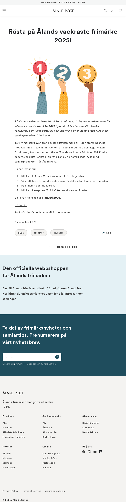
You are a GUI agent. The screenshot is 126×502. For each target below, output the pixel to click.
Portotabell (48, 463)
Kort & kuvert (50, 437)
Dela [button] (108, 232)
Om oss (46, 446)
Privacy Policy (10, 491)
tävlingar (58, 232)
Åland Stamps (20, 500)
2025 (21, 232)
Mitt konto (88, 427)
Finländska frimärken (14, 437)
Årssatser (47, 427)
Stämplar (7, 463)
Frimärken (8, 416)
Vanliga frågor (50, 458)
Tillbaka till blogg (65, 246)
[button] (4, 10)
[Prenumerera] (57, 357)
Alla (4, 423)
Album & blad (50, 432)
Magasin (7, 458)
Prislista (46, 467)
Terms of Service (31, 491)
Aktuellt (6, 453)
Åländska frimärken (13, 432)
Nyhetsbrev (9, 467)
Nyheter (38, 232)
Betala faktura (90, 432)
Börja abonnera (90, 423)
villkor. (52, 363)
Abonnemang (89, 416)
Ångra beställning (55, 491)
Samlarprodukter (51, 416)
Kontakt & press (51, 453)
